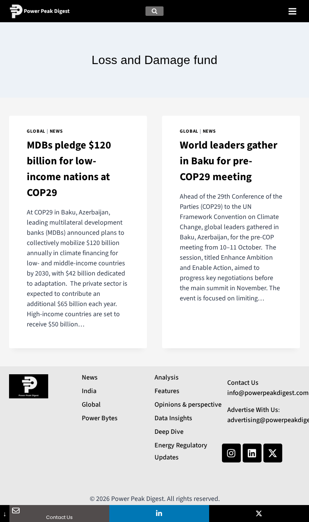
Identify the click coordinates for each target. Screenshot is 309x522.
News (56, 131)
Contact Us (243, 382)
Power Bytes (100, 418)
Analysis (166, 377)
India (89, 391)
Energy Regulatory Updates (180, 451)
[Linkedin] (252, 453)
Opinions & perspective (188, 404)
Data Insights (173, 418)
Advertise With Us (252, 410)
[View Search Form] (154, 11)
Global (36, 131)
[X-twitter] (272, 453)
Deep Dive (169, 431)
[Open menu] (292, 11)
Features (166, 391)
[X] (259, 513)
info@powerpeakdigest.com (268, 393)
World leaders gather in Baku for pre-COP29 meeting (228, 161)
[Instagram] (231, 453)
